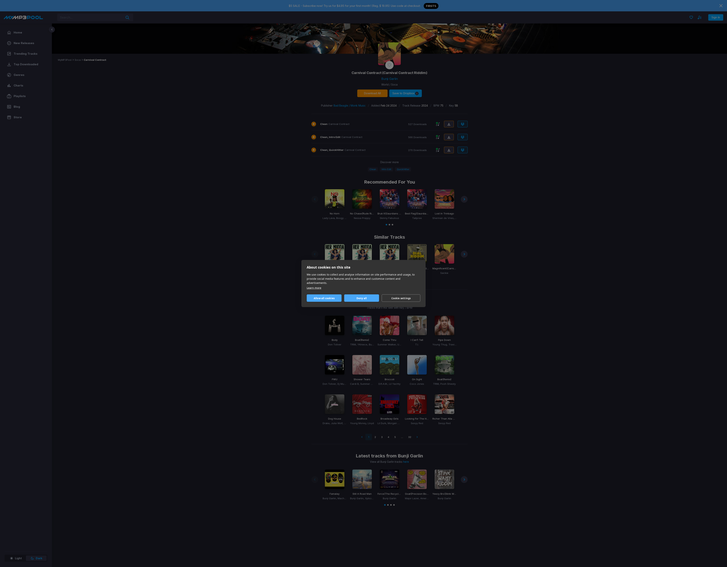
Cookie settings (401, 298)
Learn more (314, 288)
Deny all (361, 298)
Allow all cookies (324, 298)
